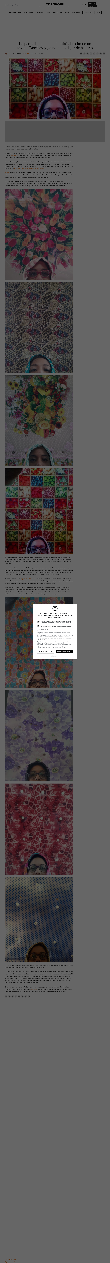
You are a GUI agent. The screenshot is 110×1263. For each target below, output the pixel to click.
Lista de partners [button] (41, 639)
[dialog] (55, 631)
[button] (55, 630)
